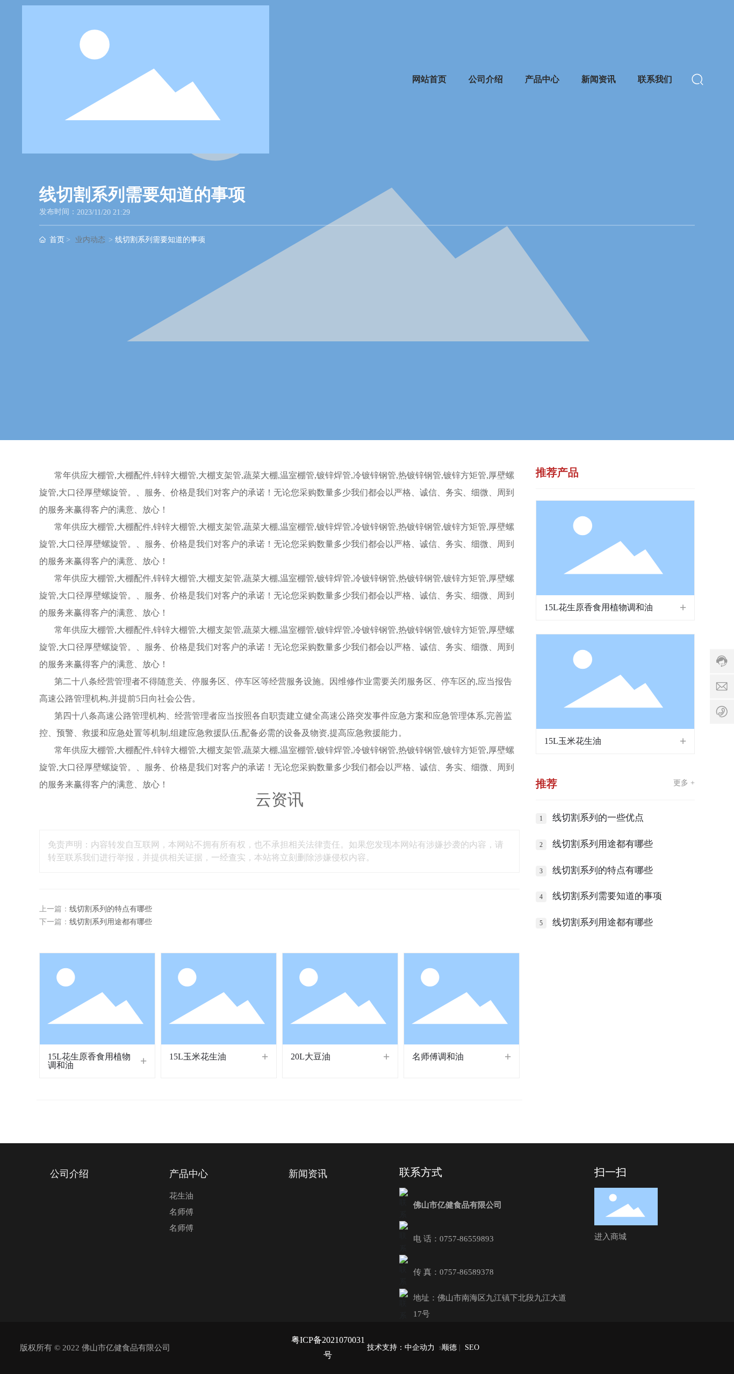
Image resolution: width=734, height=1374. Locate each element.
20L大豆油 (310, 1056)
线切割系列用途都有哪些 (110, 922)
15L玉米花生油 (197, 1056)
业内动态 (90, 240)
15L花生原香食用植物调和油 (89, 1061)
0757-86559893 (467, 1238)
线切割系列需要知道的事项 (607, 896)
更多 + (684, 783)
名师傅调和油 (438, 1056)
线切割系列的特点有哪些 (110, 909)
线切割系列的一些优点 (598, 818)
